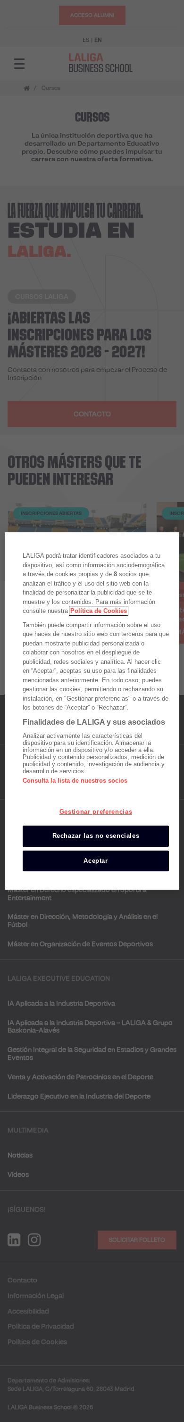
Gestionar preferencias (95, 811)
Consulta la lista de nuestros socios (75, 780)
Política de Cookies (98, 610)
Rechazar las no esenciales (96, 835)
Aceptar (96, 860)
